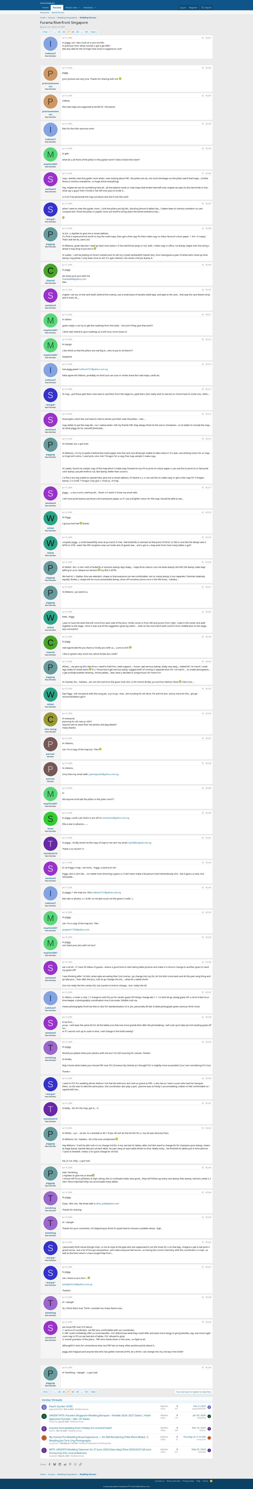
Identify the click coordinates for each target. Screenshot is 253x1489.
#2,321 (208, 587)
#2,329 (208, 788)
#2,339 (208, 1042)
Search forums (58, 12)
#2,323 (208, 636)
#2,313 (208, 364)
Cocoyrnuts (53, 1443)
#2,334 (208, 912)
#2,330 (208, 813)
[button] (79, 7)
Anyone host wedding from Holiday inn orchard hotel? (80, 1428)
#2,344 (208, 1192)
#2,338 (208, 1017)
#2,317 (208, 487)
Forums (57, 7)
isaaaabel (53, 1456)
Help (198, 1481)
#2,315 (208, 414)
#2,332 (208, 862)
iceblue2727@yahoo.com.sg (93, 369)
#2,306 (208, 173)
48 (73, 32)
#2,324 (208, 661)
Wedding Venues (81, 1409)
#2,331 (208, 838)
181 (86, 32)
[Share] (203, 38)
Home (45, 7)
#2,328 (208, 763)
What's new (71, 7)
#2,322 (208, 611)
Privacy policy (188, 1481)
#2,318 (208, 512)
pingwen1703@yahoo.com (75, 929)
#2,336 (208, 962)
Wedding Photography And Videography (95, 1443)
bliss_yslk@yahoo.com (107, 1203)
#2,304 (208, 123)
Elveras (52, 1431)
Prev (46, 32)
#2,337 (208, 992)
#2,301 (208, 38)
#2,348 (208, 1297)
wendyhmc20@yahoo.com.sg (77, 1284)
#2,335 (208, 937)
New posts (44, 12)
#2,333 (208, 887)
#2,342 (208, 1128)
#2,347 (208, 1267)
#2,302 (208, 68)
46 (64, 32)
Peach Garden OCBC (61, 1406)
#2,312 (208, 339)
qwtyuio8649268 (56, 1409)
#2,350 (208, 1367)
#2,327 (208, 738)
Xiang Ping (53, 1421)
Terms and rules (173, 1481)
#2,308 (208, 228)
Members (88, 7)
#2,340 (208, 1078)
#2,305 (208, 148)
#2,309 (208, 265)
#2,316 (208, 439)
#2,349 (208, 1322)
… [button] (55, 32)
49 (77, 32)
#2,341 (208, 1103)
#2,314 (208, 389)
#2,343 (208, 1167)
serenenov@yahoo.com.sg (115, 817)
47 (68, 32)
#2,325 (208, 688)
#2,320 (208, 562)
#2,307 (208, 203)
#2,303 (208, 95)
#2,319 (208, 537)
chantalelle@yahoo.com (74, 278)
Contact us (159, 1481)
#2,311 (208, 314)
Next (93, 32)
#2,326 (208, 713)
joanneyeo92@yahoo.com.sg (103, 774)
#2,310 (208, 289)
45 (59, 32)
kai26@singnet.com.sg (139, 842)
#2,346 (208, 1242)
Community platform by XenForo (126, 1486)
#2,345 (208, 1217)
